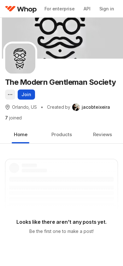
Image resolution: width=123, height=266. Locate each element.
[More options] (10, 95)
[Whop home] (21, 9)
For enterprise (59, 8)
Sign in (106, 8)
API (87, 8)
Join (26, 94)
